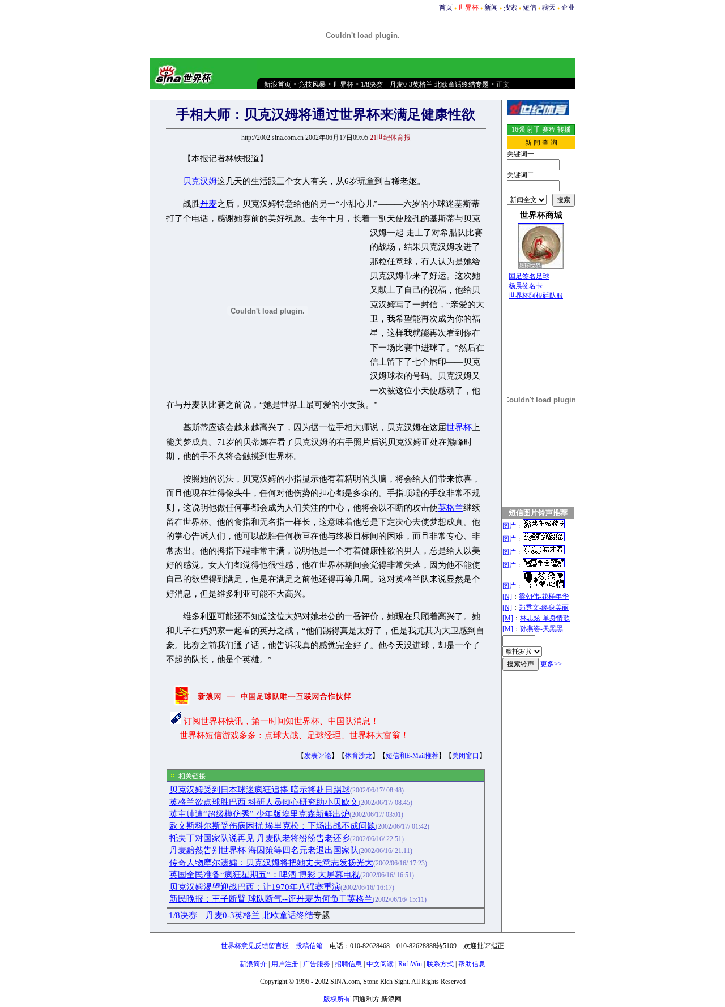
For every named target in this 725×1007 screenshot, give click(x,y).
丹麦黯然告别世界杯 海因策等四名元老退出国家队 (264, 850)
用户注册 (284, 964)
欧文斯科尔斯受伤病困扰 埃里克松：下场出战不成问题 (272, 825)
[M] (507, 618)
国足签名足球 (529, 276)
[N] (507, 597)
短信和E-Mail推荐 (412, 756)
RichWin (410, 964)
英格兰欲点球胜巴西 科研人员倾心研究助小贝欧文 (264, 802)
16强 (518, 130)
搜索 (510, 7)
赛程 (549, 130)
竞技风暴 (312, 84)
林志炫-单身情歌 (545, 618)
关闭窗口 (465, 756)
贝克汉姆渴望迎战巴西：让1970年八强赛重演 (254, 887)
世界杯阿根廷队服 (536, 295)
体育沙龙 (358, 756)
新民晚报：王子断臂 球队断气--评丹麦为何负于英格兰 (271, 898)
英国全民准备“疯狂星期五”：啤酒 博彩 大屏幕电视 (264, 874)
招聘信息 (348, 964)
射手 (533, 130)
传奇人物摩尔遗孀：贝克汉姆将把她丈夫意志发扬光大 (271, 862)
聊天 (549, 7)
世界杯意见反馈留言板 (255, 946)
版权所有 (337, 999)
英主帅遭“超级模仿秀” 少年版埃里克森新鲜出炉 (259, 814)
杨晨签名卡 (526, 286)
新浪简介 (253, 964)
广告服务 (316, 964)
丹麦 (208, 203)
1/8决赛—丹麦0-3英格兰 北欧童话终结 (241, 915)
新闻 (491, 7)
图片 (509, 526)
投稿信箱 (309, 946)
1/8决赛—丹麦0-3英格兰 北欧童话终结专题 (425, 84)
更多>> (551, 664)
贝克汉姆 (200, 181)
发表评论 (317, 756)
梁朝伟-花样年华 (544, 597)
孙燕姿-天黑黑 (541, 629)
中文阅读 (380, 964)
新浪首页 (277, 84)
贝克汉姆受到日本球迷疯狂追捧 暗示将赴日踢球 (259, 789)
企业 (568, 7)
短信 (529, 7)
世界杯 (343, 84)
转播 (564, 130)
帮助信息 (471, 964)
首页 (446, 7)
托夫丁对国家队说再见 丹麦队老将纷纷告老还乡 (259, 838)
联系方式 (440, 964)
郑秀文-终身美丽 (544, 607)
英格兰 (450, 507)
